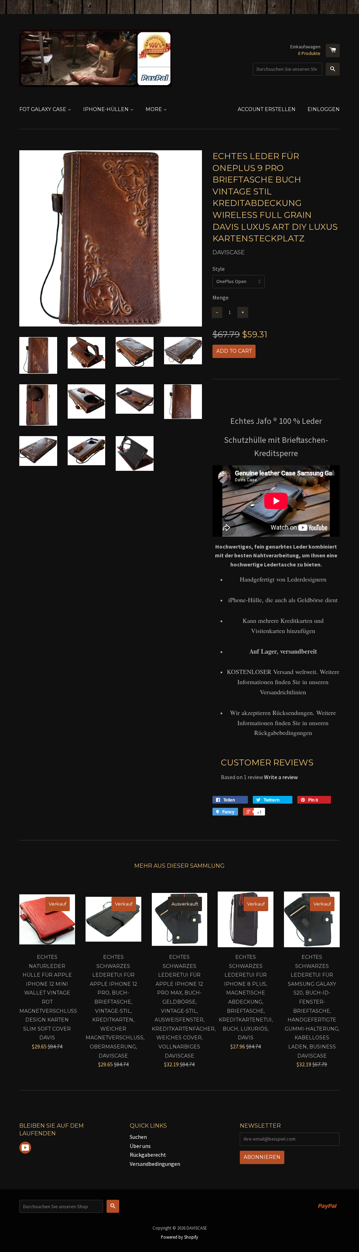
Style (218, 268)
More (154, 109)
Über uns (140, 1145)
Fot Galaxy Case (43, 109)
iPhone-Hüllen (106, 109)
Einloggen (323, 109)
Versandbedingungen (155, 1163)
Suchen (138, 1136)
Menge (220, 297)
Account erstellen (267, 109)
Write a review (281, 776)
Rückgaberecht (148, 1154)
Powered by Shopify (179, 1237)
